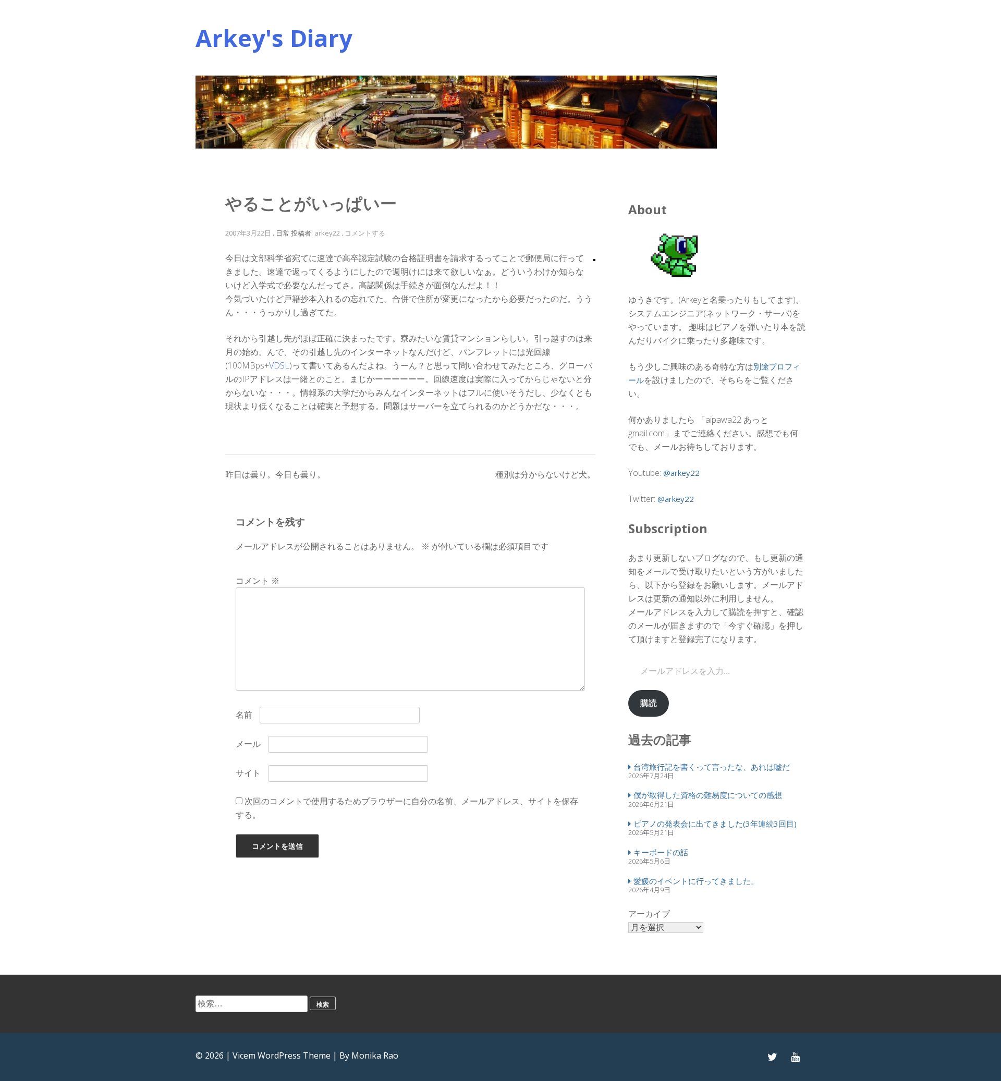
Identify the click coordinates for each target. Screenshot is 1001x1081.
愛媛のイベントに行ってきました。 (696, 881)
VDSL (279, 365)
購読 (648, 702)
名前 (244, 714)
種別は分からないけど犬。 (545, 474)
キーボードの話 (660, 852)
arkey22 (327, 233)
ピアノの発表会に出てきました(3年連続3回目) (715, 823)
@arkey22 (681, 473)
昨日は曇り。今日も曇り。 (275, 474)
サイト (248, 773)
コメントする (365, 233)
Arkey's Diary (274, 38)
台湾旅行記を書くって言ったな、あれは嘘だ (711, 766)
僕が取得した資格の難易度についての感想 (707, 795)
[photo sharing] (594, 258)
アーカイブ (649, 913)
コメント (257, 580)
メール (248, 744)
